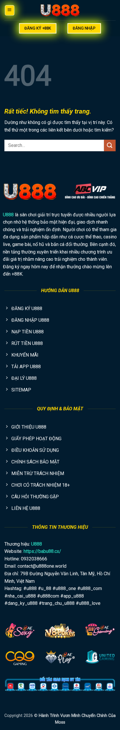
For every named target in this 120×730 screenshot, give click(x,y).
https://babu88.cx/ (42, 551)
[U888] (60, 10)
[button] (9, 10)
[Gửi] (110, 145)
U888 (8, 214)
